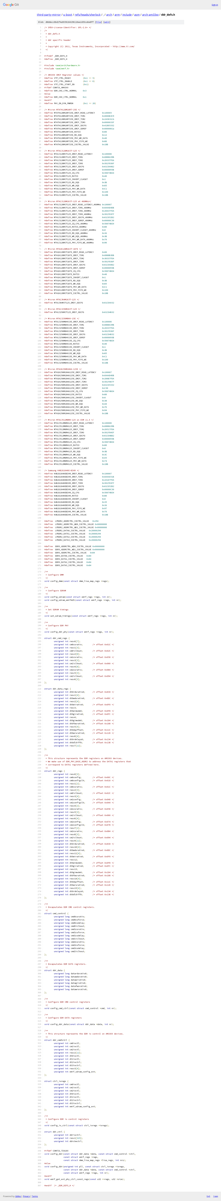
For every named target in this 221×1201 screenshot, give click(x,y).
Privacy (26, 1196)
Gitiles (18, 1196)
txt (208, 1196)
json (215, 1196)
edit (106, 22)
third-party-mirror (49, 14)
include (127, 14)
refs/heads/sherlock (88, 14)
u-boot (67, 14)
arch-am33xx (150, 14)
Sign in (215, 4)
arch (109, 14)
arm (117, 14)
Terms (35, 1196)
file (98, 22)
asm (137, 14)
